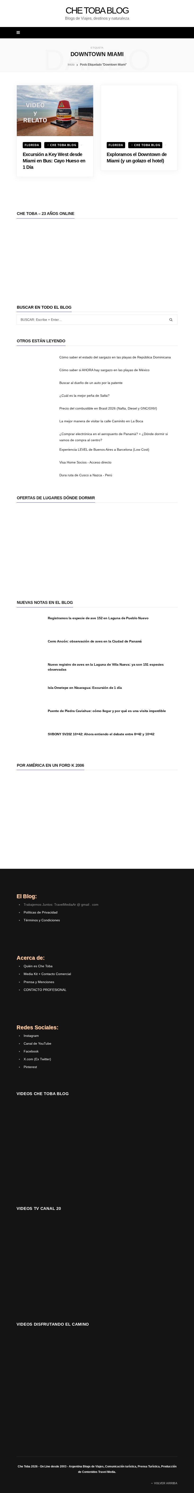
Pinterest (30, 1067)
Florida (32, 145)
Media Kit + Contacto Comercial (47, 974)
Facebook (31, 1051)
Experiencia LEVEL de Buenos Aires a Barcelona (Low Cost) (104, 449)
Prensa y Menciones (39, 982)
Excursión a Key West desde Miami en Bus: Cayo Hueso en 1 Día (54, 161)
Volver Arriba (165, 1483)
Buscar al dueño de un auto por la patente (91, 383)
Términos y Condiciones (42, 920)
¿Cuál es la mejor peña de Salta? (84, 395)
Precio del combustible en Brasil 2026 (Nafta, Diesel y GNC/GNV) (108, 408)
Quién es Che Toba (38, 966)
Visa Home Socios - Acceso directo (85, 462)
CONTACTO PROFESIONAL (45, 990)
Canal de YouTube (37, 1043)
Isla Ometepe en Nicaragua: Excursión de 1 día (85, 688)
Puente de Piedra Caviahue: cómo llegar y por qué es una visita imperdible (107, 711)
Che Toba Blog (63, 145)
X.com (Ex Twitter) (37, 1059)
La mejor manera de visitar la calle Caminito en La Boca (101, 421)
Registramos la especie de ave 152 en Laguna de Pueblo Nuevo (98, 618)
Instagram (31, 1036)
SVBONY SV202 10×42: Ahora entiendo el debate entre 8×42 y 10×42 (101, 734)
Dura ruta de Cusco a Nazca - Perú (85, 475)
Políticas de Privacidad (40, 912)
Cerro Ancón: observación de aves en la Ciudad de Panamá (95, 641)
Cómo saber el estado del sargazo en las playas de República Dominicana (115, 357)
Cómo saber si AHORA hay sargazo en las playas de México (104, 370)
